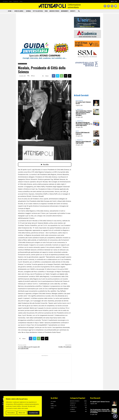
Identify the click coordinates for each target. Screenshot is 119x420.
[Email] (65, 76)
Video (77, 131)
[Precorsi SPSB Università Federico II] (96, 133)
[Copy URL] (69, 76)
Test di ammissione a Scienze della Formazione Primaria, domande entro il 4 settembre (84, 113)
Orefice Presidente (64, 347)
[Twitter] (112, 6)
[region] (22, 406)
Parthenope (79, 100)
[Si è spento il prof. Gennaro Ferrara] (96, 103)
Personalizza (11, 412)
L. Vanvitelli (79, 109)
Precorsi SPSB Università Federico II (82, 133)
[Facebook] (105, 6)
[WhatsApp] (61, 76)
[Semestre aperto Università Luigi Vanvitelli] (96, 142)
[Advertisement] (44, 29)
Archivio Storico (22, 63)
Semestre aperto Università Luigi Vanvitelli (83, 142)
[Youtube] (115, 6)
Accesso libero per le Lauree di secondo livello (28, 347)
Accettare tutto (33, 412)
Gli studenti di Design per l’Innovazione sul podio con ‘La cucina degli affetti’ (84, 123)
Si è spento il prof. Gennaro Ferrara (83, 102)
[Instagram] (108, 6)
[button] (79, 11)
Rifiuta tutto (22, 412)
